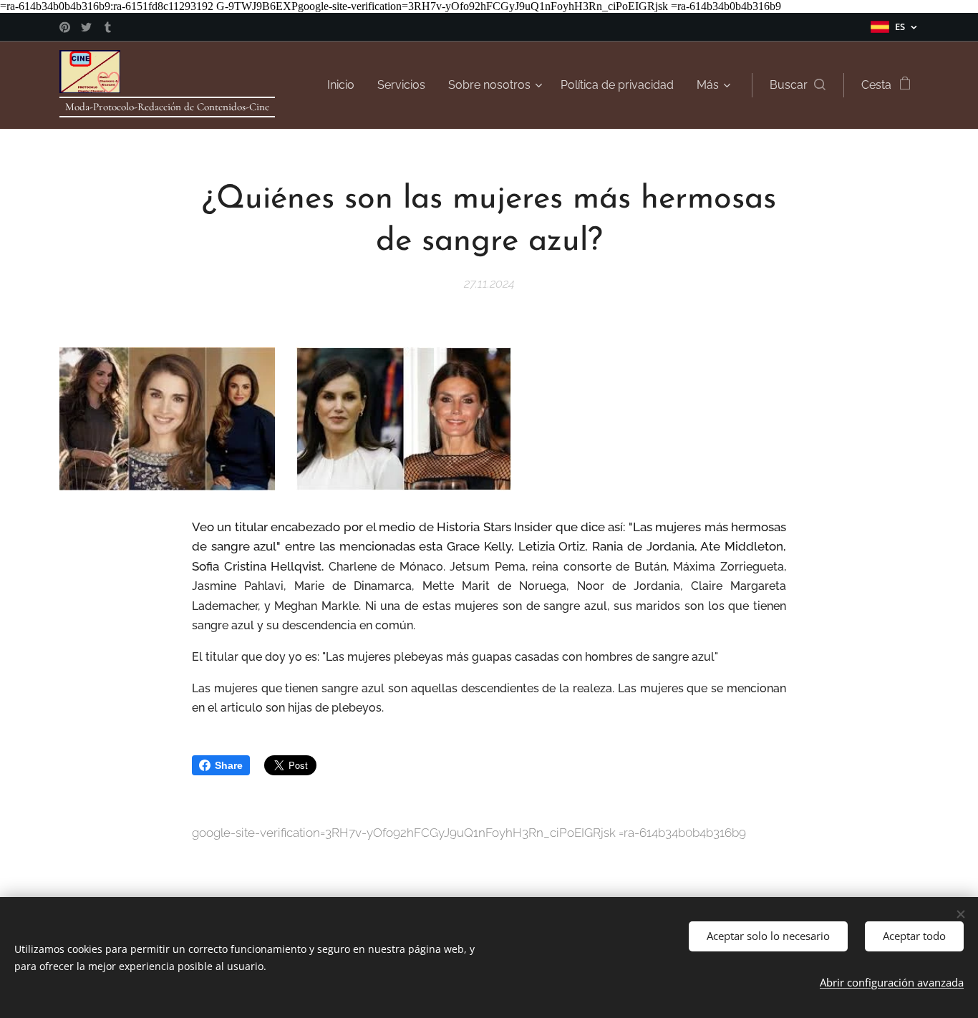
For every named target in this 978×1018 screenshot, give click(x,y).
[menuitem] (345, 85)
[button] (797, 85)
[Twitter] (86, 27)
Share (229, 765)
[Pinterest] (65, 27)
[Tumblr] (108, 27)
